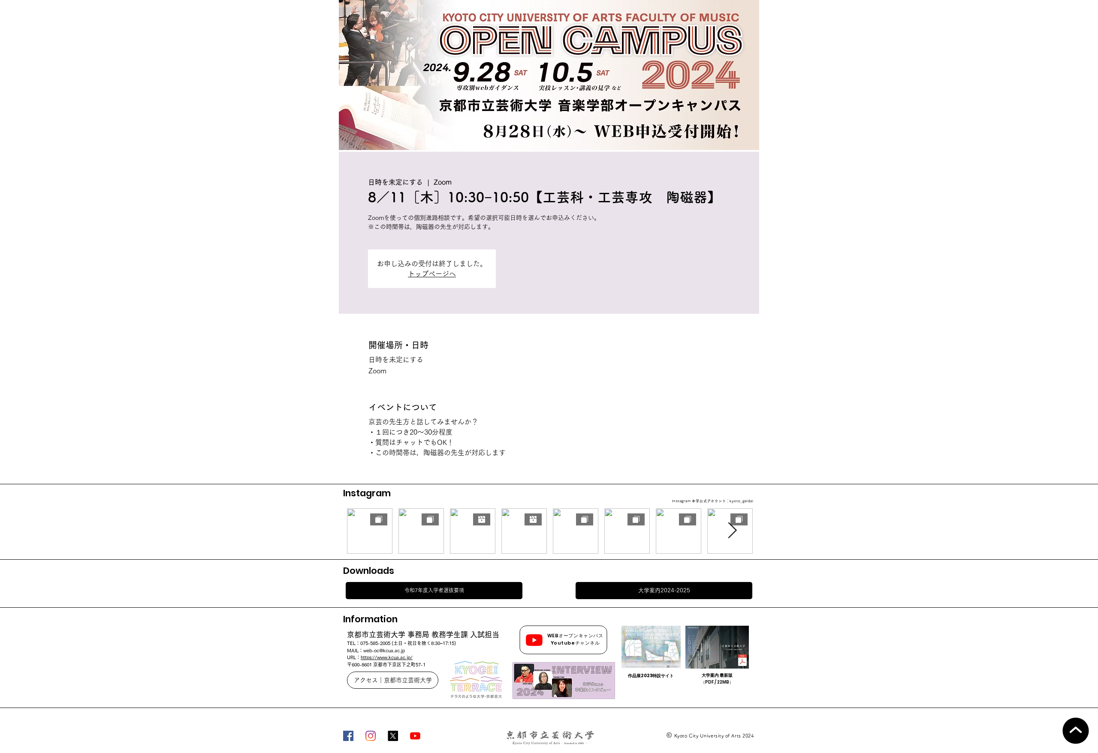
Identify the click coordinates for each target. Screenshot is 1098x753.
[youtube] (415, 736)
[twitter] (393, 736)
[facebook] (348, 736)
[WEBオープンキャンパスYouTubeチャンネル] (534, 640)
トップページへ (432, 273)
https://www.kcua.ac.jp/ (387, 657)
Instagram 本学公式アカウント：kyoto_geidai (713, 501)
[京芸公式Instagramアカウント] (370, 736)
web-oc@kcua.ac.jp (384, 650)
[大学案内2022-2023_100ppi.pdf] (742, 661)
